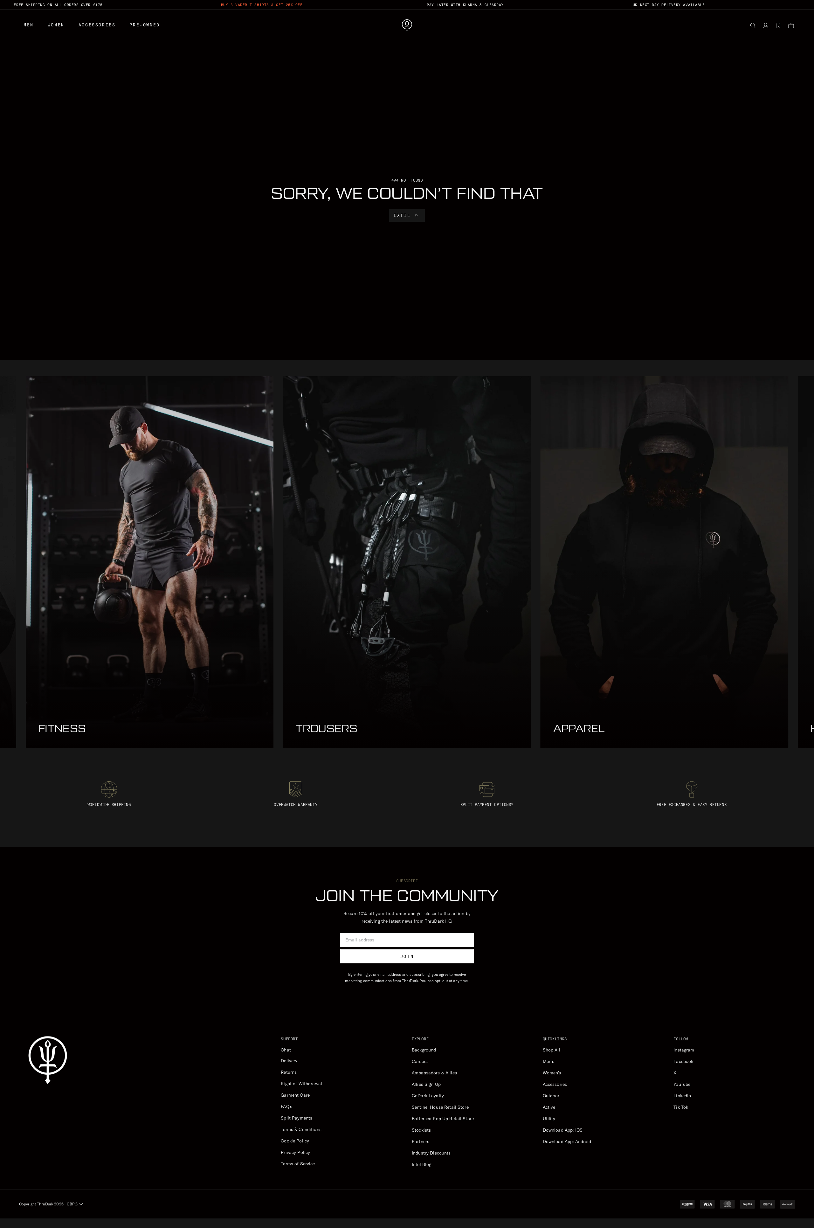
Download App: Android (567, 1141)
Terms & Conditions (301, 1129)
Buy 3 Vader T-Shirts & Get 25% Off (262, 5)
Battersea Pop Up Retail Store (443, 1118)
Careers (420, 1061)
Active (549, 1107)
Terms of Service (298, 1164)
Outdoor (551, 1096)
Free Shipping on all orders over (58, 5)
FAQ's (286, 1106)
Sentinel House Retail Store (440, 1107)
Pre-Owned (144, 24)
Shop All (551, 1050)
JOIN (407, 956)
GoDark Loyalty (428, 1096)
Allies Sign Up (426, 1084)
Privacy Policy (295, 1152)
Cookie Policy (295, 1141)
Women (56, 24)
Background (424, 1050)
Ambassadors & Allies (434, 1073)
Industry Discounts (431, 1153)
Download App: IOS (563, 1130)
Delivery (289, 1061)
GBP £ (72, 1204)
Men (29, 24)
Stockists (421, 1130)
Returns (289, 1072)
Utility (549, 1118)
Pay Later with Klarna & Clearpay (465, 5)
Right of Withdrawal (301, 1083)
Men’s (549, 1061)
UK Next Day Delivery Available (669, 5)
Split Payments (296, 1118)
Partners (420, 1141)
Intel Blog (421, 1164)
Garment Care (295, 1095)
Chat (286, 1050)
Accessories (97, 24)
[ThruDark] (407, 25)
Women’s (552, 1073)
